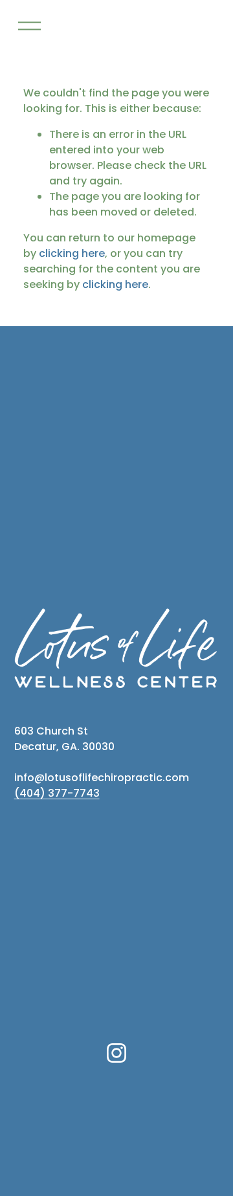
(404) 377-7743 (57, 793)
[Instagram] (116, 1053)
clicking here (72, 253)
